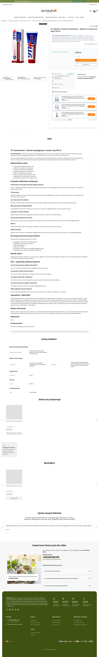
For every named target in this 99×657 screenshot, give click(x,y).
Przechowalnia (55, 624)
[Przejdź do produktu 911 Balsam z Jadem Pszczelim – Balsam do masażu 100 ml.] (14, 419)
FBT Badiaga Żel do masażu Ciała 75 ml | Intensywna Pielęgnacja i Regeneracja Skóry (73, 97)
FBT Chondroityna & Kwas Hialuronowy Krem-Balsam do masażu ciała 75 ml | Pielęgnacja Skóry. (74, 105)
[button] (67, 571)
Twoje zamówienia (56, 620)
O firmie (32, 635)
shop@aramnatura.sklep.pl (15, 624)
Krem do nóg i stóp (36, 20)
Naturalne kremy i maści (25, 20)
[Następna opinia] (96, 527)
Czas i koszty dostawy (79, 622)
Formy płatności (77, 620)
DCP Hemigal (94, 26)
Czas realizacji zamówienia (80, 624)
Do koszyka (14, 433)
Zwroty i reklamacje (35, 624)
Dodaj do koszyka (86, 60)
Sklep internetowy (49, 649)
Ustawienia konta (56, 622)
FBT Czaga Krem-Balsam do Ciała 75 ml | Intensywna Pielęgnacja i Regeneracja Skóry (73, 113)
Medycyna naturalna (13, 20)
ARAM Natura (4, 20)
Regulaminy (33, 620)
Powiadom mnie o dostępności (14, 498)
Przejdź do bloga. (13, 578)
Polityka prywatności (35, 622)
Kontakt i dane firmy (35, 632)
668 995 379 (94, 4)
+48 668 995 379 (51, 557)
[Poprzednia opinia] (2, 527)
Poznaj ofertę (78, 1)
